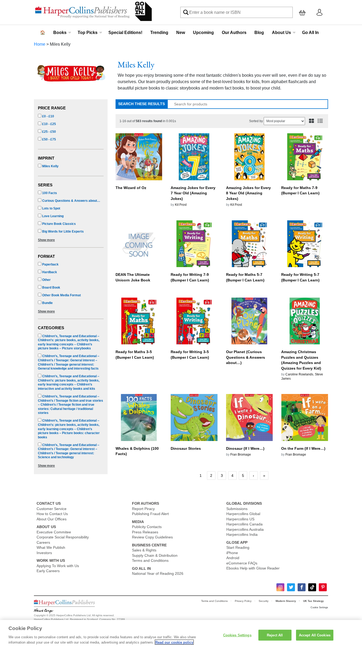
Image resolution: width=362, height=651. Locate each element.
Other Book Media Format (61, 295)
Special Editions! (125, 32)
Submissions (237, 509)
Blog (259, 32)
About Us (281, 32)
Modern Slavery (286, 600)
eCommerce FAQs (241, 563)
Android (232, 558)
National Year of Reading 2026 (157, 573)
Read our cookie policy (174, 642)
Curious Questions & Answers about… (70, 201)
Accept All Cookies (314, 635)
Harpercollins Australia (245, 529)
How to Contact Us (52, 514)
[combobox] (236, 12)
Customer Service (52, 509)
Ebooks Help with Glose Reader (253, 568)
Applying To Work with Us (58, 566)
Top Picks (88, 32)
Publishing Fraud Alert (150, 514)
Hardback (49, 272)
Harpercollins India (242, 534)
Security (264, 600)
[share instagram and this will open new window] (280, 587)
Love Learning (52, 216)
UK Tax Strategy (314, 600)
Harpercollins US (240, 519)
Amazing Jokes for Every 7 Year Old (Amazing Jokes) (193, 193)
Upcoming (203, 32)
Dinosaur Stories (186, 448)
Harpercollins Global (243, 514)
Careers (43, 542)
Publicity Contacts (147, 527)
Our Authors (234, 32)
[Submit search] (185, 12)
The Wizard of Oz (131, 188)
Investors (44, 553)
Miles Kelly (50, 166)
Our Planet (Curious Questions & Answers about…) (245, 357)
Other (46, 280)
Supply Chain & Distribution (155, 555)
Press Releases (145, 532)
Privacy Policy (243, 600)
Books (60, 32)
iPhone (232, 553)
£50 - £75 (48, 139)
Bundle (47, 303)
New (180, 32)
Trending (159, 32)
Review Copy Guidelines (152, 537)
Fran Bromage (240, 454)
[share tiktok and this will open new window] (312, 587)
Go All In (310, 32)
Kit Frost (181, 205)
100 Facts (49, 193)
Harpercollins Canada (244, 524)
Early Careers (48, 571)
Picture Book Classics (58, 224)
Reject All (275, 635)
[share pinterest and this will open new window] (323, 587)
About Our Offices (52, 519)
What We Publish (51, 547)
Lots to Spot (50, 208)
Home (39, 44)
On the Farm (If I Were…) (303, 448)
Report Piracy (143, 509)
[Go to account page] (319, 12)
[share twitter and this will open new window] (291, 587)
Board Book (50, 287)
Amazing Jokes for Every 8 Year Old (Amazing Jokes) (248, 193)
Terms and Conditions (150, 560)
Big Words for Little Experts (62, 231)
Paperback (50, 264)
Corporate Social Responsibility (63, 537)
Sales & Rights (144, 550)
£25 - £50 (48, 132)
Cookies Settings (237, 635)
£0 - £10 (47, 116)
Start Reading (237, 547)
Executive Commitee (54, 532)
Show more (46, 240)
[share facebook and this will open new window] (302, 587)
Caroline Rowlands (299, 374)
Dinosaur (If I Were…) (245, 448)
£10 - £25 (48, 124)
